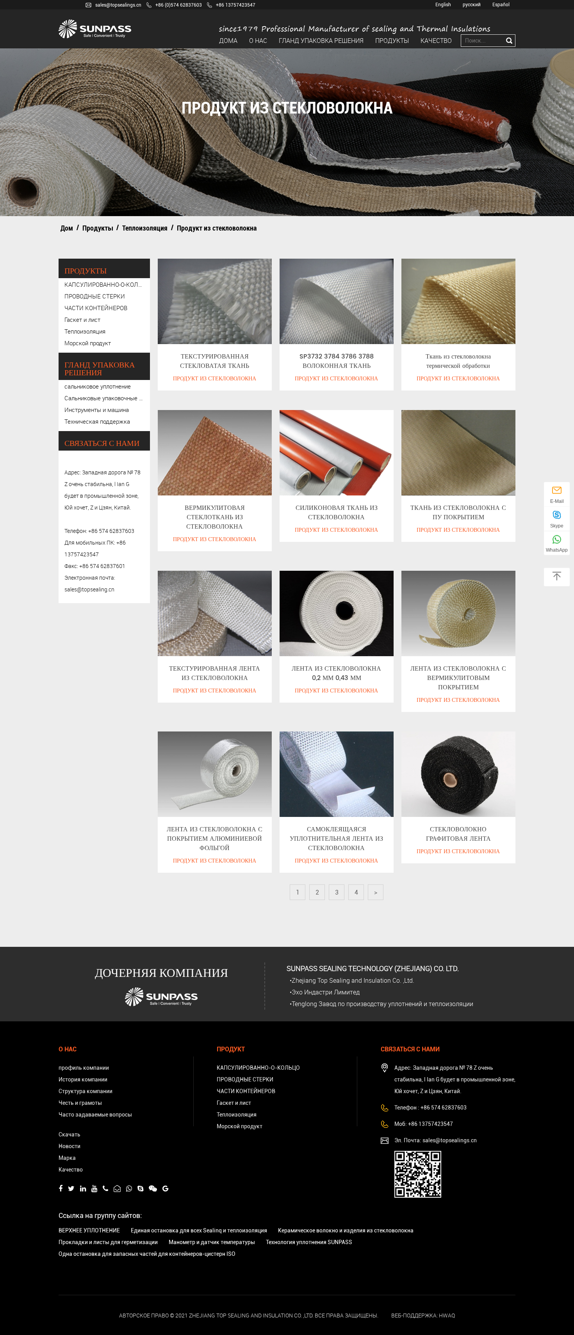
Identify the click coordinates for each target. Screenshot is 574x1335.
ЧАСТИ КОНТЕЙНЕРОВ (95, 308)
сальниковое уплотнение (97, 386)
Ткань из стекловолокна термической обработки (458, 361)
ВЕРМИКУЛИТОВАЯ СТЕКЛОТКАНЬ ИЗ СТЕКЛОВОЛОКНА (215, 517)
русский (472, 4)
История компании (83, 1079)
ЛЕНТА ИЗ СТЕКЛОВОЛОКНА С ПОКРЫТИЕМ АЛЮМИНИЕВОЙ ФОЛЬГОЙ (214, 838)
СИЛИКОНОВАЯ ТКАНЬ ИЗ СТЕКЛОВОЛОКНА (337, 512)
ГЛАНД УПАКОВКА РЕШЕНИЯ (321, 40)
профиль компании (84, 1068)
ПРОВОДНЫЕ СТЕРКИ (94, 296)
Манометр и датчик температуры (212, 1242)
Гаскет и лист (82, 319)
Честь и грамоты (80, 1103)
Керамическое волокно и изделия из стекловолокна (346, 1230)
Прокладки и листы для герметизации (108, 1242)
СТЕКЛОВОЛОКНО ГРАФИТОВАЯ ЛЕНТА (458, 834)
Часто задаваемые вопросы (95, 1114)
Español (501, 4)
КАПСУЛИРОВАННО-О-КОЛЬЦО (104, 284)
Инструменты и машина (96, 410)
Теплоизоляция (145, 228)
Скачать (69, 1134)
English (443, 4)
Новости (69, 1146)
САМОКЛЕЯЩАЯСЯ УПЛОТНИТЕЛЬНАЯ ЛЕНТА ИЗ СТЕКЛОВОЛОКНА (336, 838)
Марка (67, 1158)
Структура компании (85, 1091)
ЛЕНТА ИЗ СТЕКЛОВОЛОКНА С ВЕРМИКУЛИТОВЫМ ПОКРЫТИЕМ (458, 678)
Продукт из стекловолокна (214, 378)
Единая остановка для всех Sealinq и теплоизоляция (199, 1230)
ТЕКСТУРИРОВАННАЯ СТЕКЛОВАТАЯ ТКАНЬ (214, 361)
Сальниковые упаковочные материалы (104, 398)
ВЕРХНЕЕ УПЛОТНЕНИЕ (89, 1230)
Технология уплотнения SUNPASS (309, 1242)
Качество (436, 40)
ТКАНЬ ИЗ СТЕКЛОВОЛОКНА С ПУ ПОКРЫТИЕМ (458, 512)
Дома (228, 40)
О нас (258, 40)
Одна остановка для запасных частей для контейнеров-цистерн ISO (147, 1254)
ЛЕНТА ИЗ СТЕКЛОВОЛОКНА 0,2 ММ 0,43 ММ (336, 673)
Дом (67, 228)
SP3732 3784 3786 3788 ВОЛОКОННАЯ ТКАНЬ (336, 361)
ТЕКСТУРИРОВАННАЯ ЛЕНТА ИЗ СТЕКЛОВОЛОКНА (214, 673)
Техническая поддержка (97, 421)
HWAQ (447, 1315)
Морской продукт (87, 343)
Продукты (392, 40)
